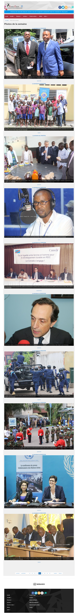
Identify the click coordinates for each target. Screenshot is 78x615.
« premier (18, 556)
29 (47, 556)
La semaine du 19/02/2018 (39, 340)
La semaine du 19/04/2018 (39, 28)
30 (49, 556)
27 (42, 556)
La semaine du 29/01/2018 (39, 496)
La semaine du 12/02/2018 (39, 392)
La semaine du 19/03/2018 (39, 184)
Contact (30, 590)
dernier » (60, 556)
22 (29, 556)
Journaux (25, 16)
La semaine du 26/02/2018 (39, 288)
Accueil (6, 16)
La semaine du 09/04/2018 (39, 81)
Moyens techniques (33, 583)
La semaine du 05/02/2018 (39, 444)
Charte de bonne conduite (34, 588)
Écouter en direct (33, 16)
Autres (45, 16)
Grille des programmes (33, 585)
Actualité (12, 16)
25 (37, 556)
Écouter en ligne (32, 578)
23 (32, 556)
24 (34, 556)
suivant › (55, 556)
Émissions (18, 16)
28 (44, 556)
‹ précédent (23, 556)
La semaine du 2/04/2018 (39, 133)
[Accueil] (15, 6)
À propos (31, 580)
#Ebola (40, 16)
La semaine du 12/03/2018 (39, 236)
